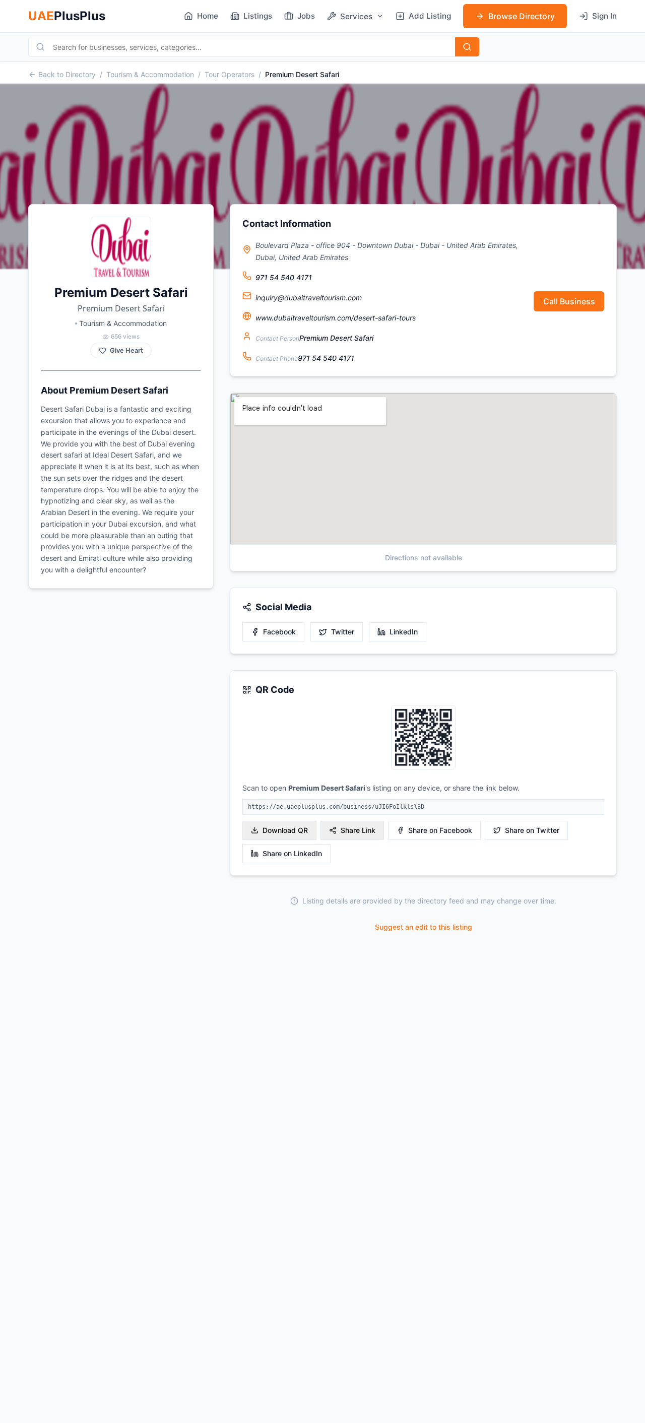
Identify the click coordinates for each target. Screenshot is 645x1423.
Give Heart (126, 350)
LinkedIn (404, 631)
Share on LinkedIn (292, 853)
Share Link (358, 830)
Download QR (285, 830)
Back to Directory (67, 74)
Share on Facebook (440, 830)
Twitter (342, 631)
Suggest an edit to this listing (423, 927)
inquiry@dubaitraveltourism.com (308, 297)
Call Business (569, 301)
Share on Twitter (532, 830)
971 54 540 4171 (283, 277)
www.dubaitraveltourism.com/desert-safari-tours (335, 317)
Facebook (279, 631)
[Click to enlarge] (423, 738)
